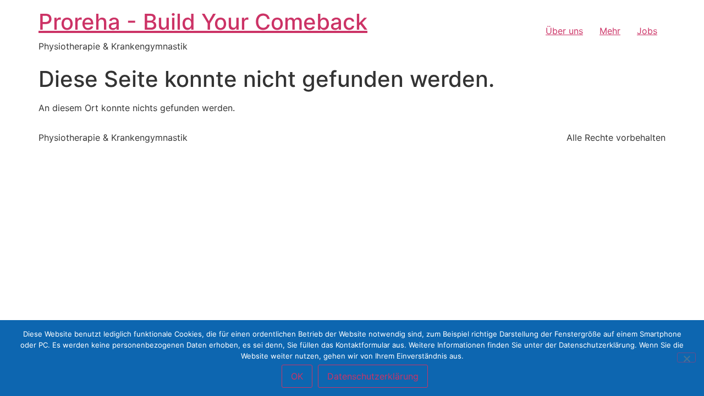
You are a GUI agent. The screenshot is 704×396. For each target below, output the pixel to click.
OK (297, 376)
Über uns (564, 30)
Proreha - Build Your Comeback (202, 21)
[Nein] (686, 357)
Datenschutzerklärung (373, 376)
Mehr (610, 30)
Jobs (647, 30)
